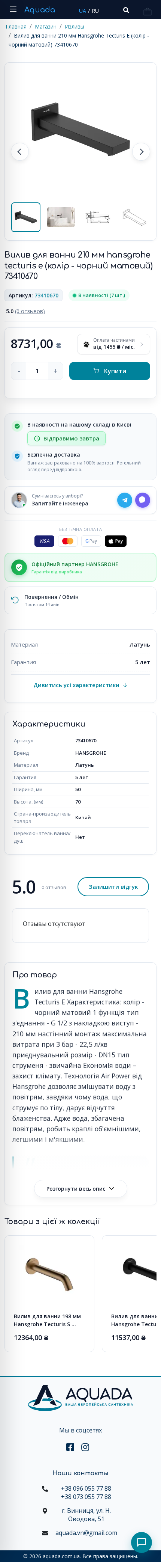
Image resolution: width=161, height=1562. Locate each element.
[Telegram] (124, 500)
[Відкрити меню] (13, 9)
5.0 (25, 311)
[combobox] (125, 10)
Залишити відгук (113, 886)
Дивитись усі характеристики (76, 685)
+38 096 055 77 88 (86, 1488)
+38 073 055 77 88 (86, 1497)
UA (82, 10)
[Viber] (142, 500)
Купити (115, 371)
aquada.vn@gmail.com (86, 1533)
